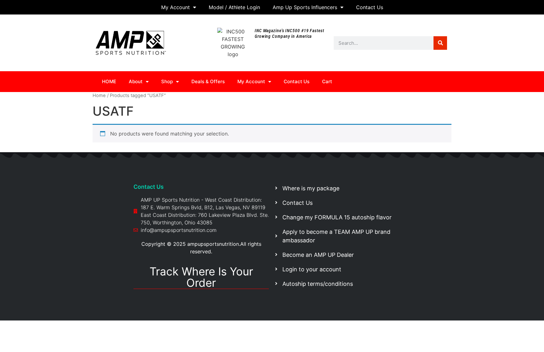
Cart (327, 81)
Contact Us (369, 7)
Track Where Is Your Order (201, 277)
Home (99, 95)
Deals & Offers (208, 81)
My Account (175, 7)
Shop (167, 81)
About (136, 81)
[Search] (440, 43)
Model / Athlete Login (234, 7)
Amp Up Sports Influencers (305, 7)
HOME (109, 81)
